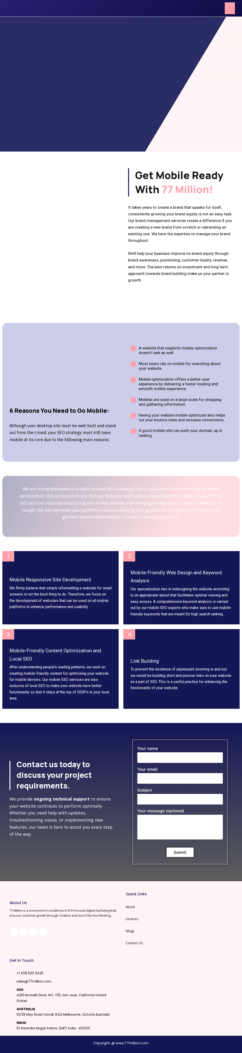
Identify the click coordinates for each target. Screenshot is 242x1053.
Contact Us (134, 943)
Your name (147, 748)
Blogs (130, 931)
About (130, 907)
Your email (147, 769)
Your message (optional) (160, 811)
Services (132, 919)
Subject (144, 790)
